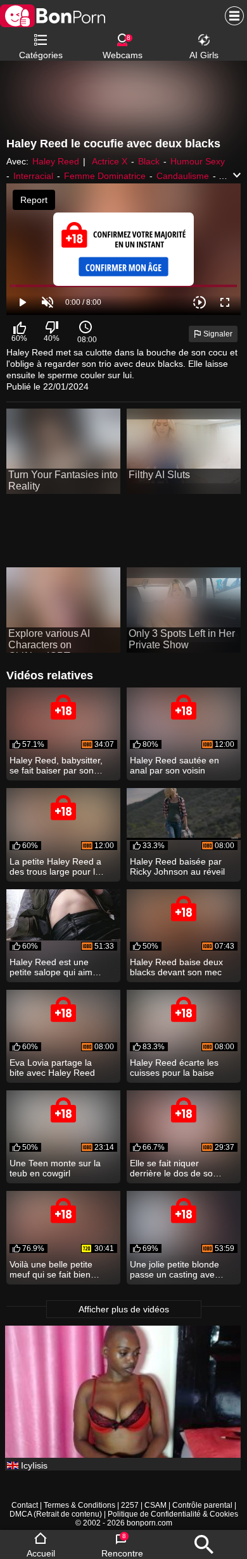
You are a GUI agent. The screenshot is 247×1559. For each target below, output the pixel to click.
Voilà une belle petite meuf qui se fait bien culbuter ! (51, 1269)
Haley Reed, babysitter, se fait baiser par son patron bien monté (56, 765)
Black (149, 161)
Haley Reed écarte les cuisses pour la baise (174, 1067)
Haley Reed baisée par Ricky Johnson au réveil (177, 866)
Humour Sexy (197, 161)
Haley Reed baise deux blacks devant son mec (176, 967)
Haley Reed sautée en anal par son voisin (174, 765)
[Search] (204, 1544)
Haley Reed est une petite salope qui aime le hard (54, 967)
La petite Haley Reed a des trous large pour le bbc (55, 866)
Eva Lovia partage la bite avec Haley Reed (52, 1067)
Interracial (33, 176)
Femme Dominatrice (105, 176)
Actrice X (109, 161)
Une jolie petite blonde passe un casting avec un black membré (174, 1269)
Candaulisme (182, 176)
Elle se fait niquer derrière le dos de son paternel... (174, 1168)
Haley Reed (55, 161)
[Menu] (231, 15)
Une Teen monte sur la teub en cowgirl (55, 1168)
